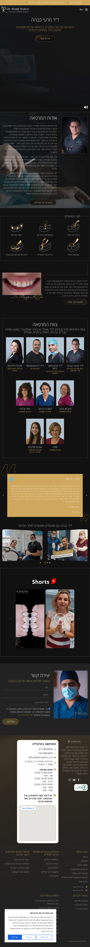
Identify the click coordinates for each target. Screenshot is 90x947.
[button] (86, 10)
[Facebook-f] (79, 780)
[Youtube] (74, 780)
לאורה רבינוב (45, 409)
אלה (55, 447)
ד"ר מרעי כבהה (75, 366)
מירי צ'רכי (25, 409)
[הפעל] (60, 618)
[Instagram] (70, 780)
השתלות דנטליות (45, 235)
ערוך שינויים (44, 937)
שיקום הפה (73, 254)
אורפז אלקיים (35, 447)
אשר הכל (15, 937)
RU (81, 9)
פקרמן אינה (65, 409)
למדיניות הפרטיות (25, 715)
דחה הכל (29, 937)
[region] (30, 925)
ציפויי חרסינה (73, 235)
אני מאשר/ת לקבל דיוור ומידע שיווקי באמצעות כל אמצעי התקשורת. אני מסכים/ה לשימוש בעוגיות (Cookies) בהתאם (28, 711)
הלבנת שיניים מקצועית (16, 254)
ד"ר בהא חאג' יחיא (55, 367)
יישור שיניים (16, 235)
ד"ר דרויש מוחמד (35, 366)
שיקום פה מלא (64, 512)
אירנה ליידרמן (15, 366)
